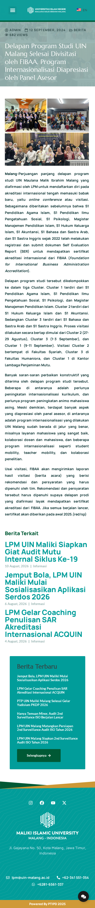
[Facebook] (42, 802)
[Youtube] (53, 802)
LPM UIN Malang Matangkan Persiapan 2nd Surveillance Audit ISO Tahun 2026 (45, 728)
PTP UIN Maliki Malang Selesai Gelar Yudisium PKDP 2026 (43, 703)
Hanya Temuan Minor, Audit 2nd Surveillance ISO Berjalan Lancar (40, 715)
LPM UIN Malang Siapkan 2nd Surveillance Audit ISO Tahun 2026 (47, 740)
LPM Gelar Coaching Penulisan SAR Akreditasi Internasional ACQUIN (43, 623)
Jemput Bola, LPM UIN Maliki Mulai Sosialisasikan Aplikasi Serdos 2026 (45, 586)
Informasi (40, 566)
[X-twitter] (64, 802)
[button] (13, 10)
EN (84, 10)
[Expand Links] (83, 896)
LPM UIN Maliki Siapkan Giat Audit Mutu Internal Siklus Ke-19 (46, 551)
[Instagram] (30, 802)
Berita (80, 30)
